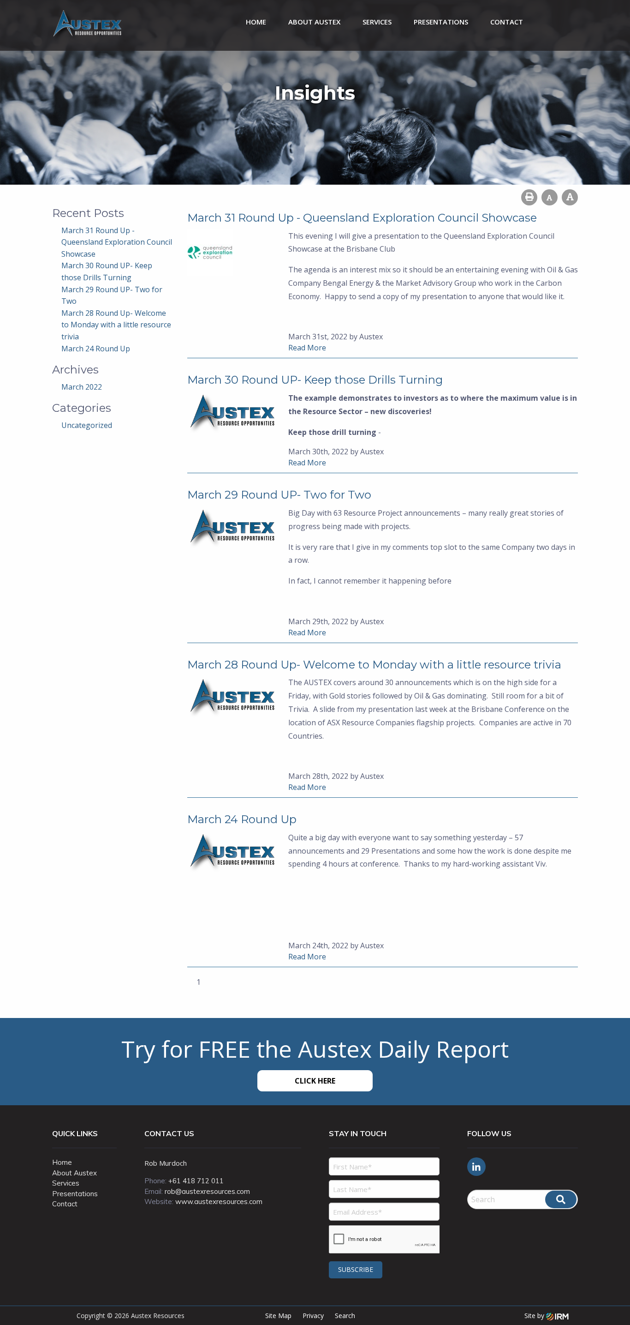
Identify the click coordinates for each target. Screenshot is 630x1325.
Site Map (278, 1315)
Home (256, 21)
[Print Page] (529, 197)
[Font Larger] (570, 197)
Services (377, 21)
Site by (535, 1315)
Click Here (315, 1081)
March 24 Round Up (95, 348)
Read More (307, 348)
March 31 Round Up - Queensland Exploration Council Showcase (116, 242)
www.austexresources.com (218, 1201)
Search (345, 1315)
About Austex (314, 21)
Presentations (441, 21)
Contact (506, 21)
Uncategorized (86, 425)
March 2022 (81, 387)
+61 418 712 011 (196, 1180)
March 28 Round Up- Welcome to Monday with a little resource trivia (116, 325)
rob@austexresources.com (207, 1191)
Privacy (313, 1315)
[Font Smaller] (549, 197)
